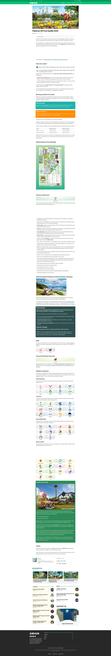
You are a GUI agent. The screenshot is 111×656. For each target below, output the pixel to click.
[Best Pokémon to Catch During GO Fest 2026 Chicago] (71, 575)
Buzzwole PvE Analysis (51, 365)
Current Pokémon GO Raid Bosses (40, 600)
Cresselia (71, 343)
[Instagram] (76, 1)
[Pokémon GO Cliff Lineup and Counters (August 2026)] (52, 617)
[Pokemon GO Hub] (33, 3)
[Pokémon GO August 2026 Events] (52, 595)
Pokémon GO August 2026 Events (40, 594)
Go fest (60, 563)
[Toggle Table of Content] (37, 36)
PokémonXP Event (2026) (38, 589)
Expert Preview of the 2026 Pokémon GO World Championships (65, 594)
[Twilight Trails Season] (77, 589)
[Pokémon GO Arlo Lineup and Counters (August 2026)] (52, 611)
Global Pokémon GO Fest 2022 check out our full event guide (55, 59)
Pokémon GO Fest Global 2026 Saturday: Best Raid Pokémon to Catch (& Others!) (40, 580)
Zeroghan (35, 33)
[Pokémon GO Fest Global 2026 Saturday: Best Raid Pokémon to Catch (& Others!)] (40, 575)
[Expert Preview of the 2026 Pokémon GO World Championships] (77, 595)
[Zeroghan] (32, 33)
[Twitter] (77, 1)
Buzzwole (38, 364)
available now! (54, 548)
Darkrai (37, 344)
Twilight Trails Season (61, 588)
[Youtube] (79, 1)
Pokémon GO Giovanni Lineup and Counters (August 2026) (40, 605)
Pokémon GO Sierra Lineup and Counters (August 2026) (39, 622)
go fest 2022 (64, 563)
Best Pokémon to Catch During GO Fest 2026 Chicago (70, 580)
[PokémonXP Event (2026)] (52, 590)
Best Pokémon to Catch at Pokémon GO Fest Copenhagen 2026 (54, 580)
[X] (33, 636)
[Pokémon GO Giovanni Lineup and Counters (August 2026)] (52, 606)
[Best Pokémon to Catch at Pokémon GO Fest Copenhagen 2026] (55, 575)
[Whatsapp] (80, 1)
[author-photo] (33, 590)
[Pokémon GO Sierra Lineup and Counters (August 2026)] (52, 622)
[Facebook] (74, 1)
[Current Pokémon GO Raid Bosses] (52, 600)
